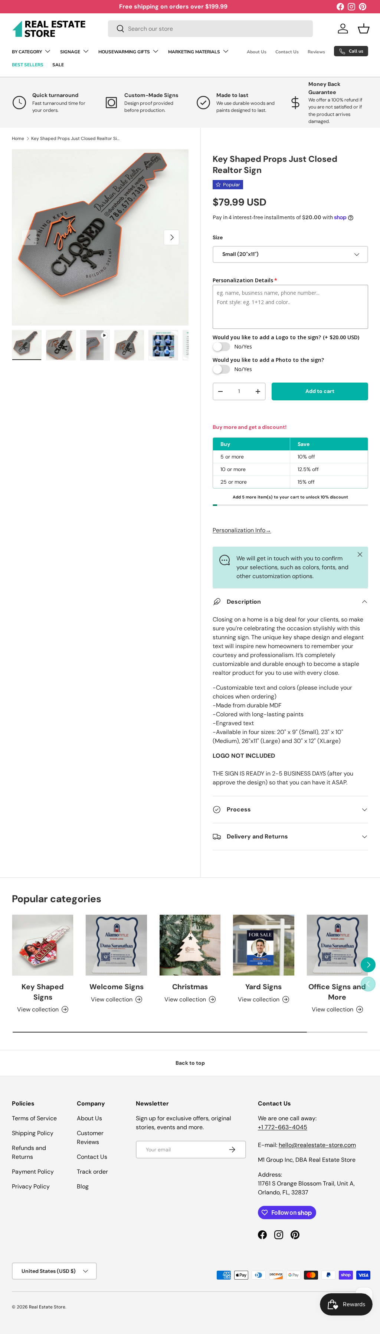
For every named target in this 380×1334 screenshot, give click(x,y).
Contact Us (287, 52)
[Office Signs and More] (337, 945)
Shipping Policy (32, 1133)
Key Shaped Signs (43, 991)
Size (218, 237)
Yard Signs (263, 986)
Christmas (190, 986)
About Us (256, 52)
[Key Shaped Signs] (42, 945)
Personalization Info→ (242, 530)
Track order (92, 1171)
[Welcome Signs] (116, 945)
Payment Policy (33, 1171)
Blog (83, 1186)
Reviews (316, 52)
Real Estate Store (47, 1307)
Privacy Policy (31, 1186)
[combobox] (210, 28)
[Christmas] (190, 945)
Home (18, 138)
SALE (58, 65)
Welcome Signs (116, 986)
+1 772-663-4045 (282, 1127)
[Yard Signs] (263, 945)
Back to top (190, 1063)
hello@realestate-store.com (317, 1145)
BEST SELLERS (27, 65)
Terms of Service (34, 1118)
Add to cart (319, 391)
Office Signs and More (337, 991)
